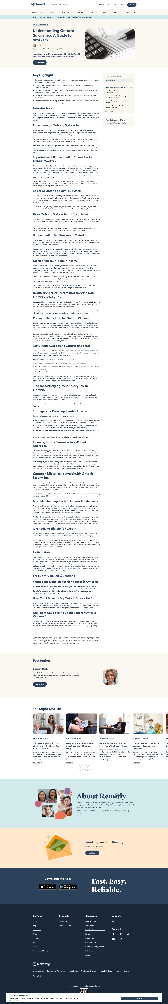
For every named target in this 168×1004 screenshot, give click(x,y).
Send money (92, 853)
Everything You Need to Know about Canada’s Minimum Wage (80, 746)
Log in (122, 4)
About (35, 921)
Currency (80, 12)
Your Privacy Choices (40, 951)
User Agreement (38, 971)
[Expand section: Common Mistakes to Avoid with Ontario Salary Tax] (131, 106)
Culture (52, 12)
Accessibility (37, 976)
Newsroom (37, 930)
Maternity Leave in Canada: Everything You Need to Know (113, 744)
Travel (92, 12)
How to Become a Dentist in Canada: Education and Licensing (146, 746)
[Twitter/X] (121, 934)
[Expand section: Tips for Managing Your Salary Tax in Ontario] (131, 101)
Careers (36, 938)
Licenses (127, 971)
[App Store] (47, 887)
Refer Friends (90, 951)
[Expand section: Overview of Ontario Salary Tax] (131, 87)
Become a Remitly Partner (94, 947)
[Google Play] (68, 887)
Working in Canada (119, 123)
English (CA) (103, 4)
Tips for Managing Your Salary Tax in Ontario (117, 101)
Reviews (36, 947)
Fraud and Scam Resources (95, 930)
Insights (88, 955)
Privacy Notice (73, 971)
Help (114, 4)
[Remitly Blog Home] (38, 4)
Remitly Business (65, 925)
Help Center (121, 811)
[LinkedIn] (113, 939)
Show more (108, 111)
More (127, 12)
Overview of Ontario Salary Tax (115, 87)
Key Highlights (110, 80)
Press (35, 934)
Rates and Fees (90, 921)
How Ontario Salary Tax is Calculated (114, 91)
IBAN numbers (90, 938)
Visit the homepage (83, 811)
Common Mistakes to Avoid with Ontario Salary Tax (116, 106)
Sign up (132, 4)
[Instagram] (128, 934)
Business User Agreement (56, 971)
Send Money (40, 62)
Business (63, 4)
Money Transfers (37, 12)
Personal (54, 4)
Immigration (66, 12)
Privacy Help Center (106, 971)
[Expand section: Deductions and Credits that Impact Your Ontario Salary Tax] (131, 96)
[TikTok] (121, 939)
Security (118, 971)
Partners (88, 934)
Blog (34, 925)
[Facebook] (113, 934)
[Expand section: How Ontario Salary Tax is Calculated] (131, 91)
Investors (36, 942)
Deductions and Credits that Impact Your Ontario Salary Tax (117, 96)
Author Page (40, 684)
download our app (97, 811)
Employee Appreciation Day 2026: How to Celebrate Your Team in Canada (46, 746)
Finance (103, 12)
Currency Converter (92, 942)
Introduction (109, 84)
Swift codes (89, 925)
